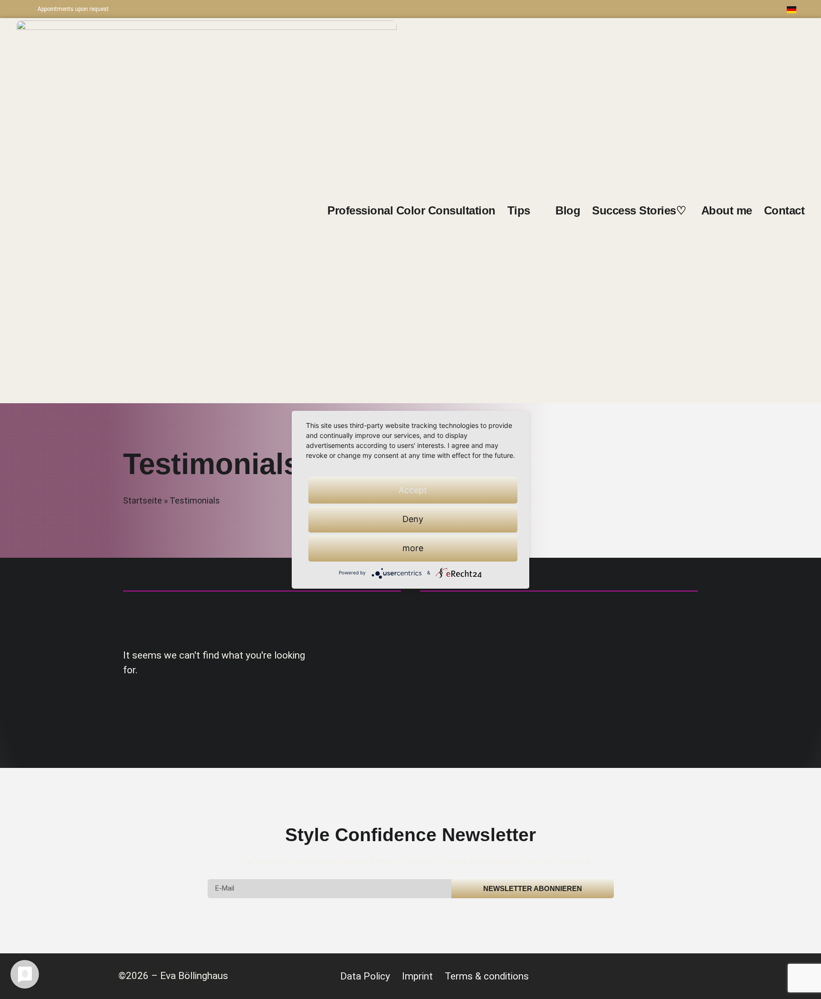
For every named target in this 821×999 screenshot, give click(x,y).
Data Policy (365, 976)
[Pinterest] (734, 9)
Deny (412, 519)
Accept (413, 490)
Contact (784, 210)
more (412, 548)
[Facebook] (650, 976)
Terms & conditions (487, 976)
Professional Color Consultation (411, 210)
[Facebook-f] (693, 9)
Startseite (142, 500)
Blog (567, 210)
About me (726, 210)
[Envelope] (754, 9)
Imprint (417, 976)
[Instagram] (713, 9)
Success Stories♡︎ (640, 210)
